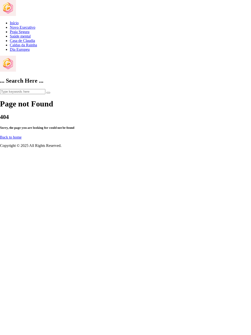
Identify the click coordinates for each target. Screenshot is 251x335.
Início (14, 23)
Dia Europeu (20, 49)
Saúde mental (20, 36)
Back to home (11, 137)
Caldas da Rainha (23, 45)
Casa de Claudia (22, 41)
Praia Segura (19, 32)
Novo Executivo (22, 27)
